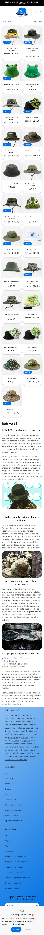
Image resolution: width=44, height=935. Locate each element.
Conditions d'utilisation (14, 872)
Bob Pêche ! (12, 378)
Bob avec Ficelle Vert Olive (17, 658)
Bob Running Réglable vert (11, 282)
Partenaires (9, 851)
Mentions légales (12, 888)
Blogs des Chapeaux (13, 805)
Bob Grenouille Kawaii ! (11, 85)
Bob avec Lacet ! (32, 378)
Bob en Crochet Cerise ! (32, 218)
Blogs (7, 841)
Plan (6, 846)
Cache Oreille (10, 800)
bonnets (24, 737)
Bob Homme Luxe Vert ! (32, 151)
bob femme (32, 734)
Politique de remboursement (16, 862)
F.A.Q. (7, 835)
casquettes (13, 737)
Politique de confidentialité (16, 856)
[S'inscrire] (36, 905)
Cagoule (8, 794)
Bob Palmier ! (32, 347)
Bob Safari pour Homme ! (11, 49)
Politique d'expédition (14, 867)
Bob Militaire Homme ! (12, 315)
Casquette (9, 778)
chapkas (15, 740)
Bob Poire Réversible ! (11, 347)
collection (7, 704)
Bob (6, 773)
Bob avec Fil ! (11, 410)
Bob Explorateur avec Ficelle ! (32, 185)
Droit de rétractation (13, 883)
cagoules (26, 740)
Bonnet (8, 784)
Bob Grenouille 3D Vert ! (32, 85)
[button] (3, 12)
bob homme (18, 734)
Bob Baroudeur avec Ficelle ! (11, 118)
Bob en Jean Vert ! (12, 184)
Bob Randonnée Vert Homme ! (12, 218)
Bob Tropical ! (32, 314)
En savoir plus (18, 924)
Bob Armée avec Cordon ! (32, 282)
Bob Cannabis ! (32, 250)
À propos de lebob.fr (13, 821)
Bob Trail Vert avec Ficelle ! (32, 49)
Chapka (8, 789)
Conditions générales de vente (17, 878)
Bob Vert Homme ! (12, 250)
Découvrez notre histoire (16, 759)
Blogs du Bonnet (11, 815)
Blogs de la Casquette (14, 810)
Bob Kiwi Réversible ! (32, 118)
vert (15, 456)
